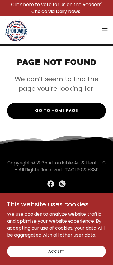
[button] (105, 30)
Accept (56, 250)
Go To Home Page (56, 110)
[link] (16, 30)
